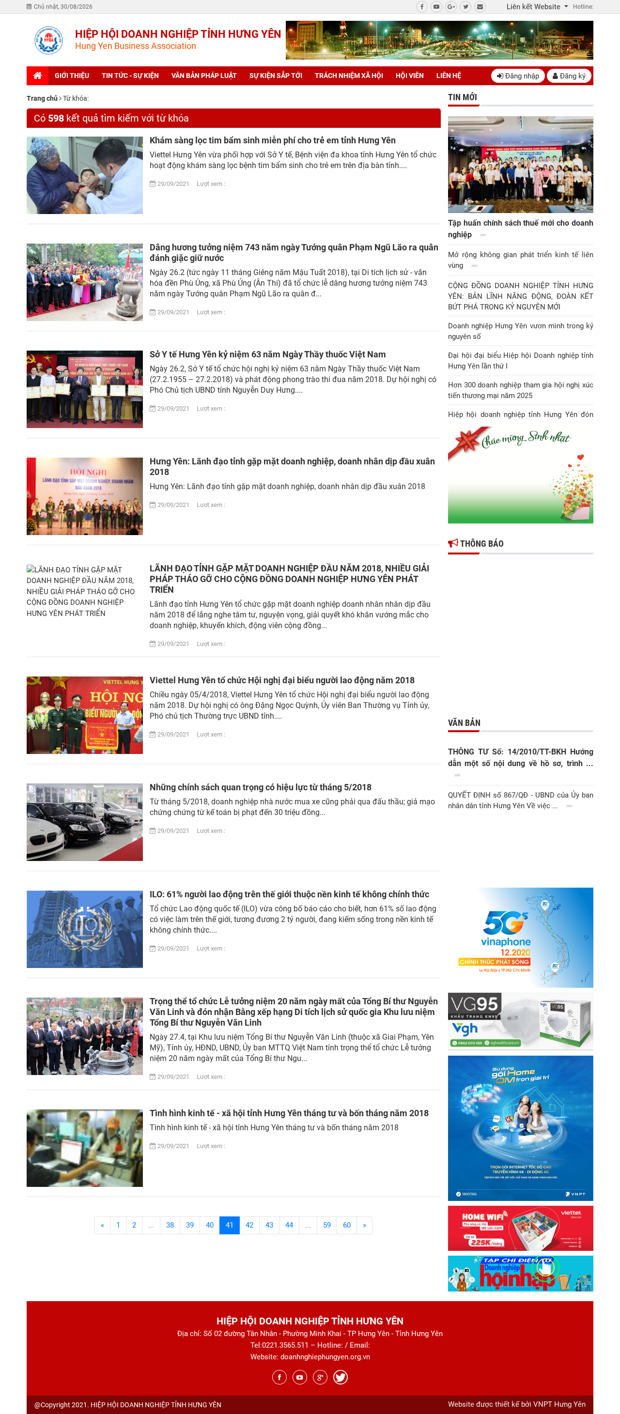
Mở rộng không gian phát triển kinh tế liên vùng (520, 260)
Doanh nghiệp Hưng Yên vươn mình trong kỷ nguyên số (520, 331)
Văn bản (464, 722)
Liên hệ (448, 75)
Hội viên (410, 75)
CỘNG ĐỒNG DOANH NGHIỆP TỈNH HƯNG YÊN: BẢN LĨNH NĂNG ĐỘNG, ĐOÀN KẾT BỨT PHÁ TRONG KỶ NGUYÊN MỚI (520, 296)
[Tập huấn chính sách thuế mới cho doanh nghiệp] (520, 164)
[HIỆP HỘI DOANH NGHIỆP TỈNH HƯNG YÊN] (48, 40)
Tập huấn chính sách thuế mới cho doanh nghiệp (520, 228)
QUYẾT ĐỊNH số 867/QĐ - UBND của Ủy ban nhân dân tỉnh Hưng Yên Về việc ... (520, 800)
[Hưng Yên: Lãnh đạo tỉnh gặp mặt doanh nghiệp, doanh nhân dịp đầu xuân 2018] (85, 496)
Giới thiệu (72, 75)
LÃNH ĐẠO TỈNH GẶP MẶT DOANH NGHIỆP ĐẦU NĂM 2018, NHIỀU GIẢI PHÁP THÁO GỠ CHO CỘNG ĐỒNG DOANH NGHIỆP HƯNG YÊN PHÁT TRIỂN (289, 579)
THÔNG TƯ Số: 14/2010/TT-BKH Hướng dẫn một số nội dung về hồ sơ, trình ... (520, 757)
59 (327, 1225)
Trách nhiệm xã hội (349, 75)
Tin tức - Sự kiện (130, 75)
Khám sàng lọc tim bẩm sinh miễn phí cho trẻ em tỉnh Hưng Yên (273, 140)
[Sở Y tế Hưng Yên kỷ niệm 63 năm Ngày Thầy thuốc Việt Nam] (85, 389)
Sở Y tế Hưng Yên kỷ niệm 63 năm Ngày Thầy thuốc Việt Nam (268, 354)
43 (269, 1225)
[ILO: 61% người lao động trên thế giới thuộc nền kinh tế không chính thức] (85, 929)
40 (210, 1225)
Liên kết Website (534, 6)
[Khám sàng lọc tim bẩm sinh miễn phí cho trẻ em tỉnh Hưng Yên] (85, 175)
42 (249, 1225)
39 (190, 1225)
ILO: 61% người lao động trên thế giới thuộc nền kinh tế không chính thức (289, 894)
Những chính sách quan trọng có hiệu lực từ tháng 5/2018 (261, 787)
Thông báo (481, 543)
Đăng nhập (521, 76)
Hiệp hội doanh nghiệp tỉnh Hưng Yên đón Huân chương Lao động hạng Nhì (520, 420)
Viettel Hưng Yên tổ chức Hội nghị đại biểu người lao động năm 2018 (282, 680)
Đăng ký (572, 76)
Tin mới (462, 97)
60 (347, 1225)
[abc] (439, 40)
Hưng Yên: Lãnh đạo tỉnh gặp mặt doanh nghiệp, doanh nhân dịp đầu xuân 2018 (292, 466)
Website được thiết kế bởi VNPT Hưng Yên (517, 1404)
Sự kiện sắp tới (275, 75)
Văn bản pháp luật (204, 75)
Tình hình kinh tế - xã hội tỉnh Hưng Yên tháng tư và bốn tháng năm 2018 (289, 1113)
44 (289, 1225)
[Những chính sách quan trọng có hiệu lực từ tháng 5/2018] (85, 822)
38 (170, 1225)
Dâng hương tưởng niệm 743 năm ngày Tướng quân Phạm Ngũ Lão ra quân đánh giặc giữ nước (294, 252)
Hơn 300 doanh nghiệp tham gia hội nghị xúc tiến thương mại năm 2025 (520, 390)
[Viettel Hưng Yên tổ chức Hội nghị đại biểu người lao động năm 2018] (85, 715)
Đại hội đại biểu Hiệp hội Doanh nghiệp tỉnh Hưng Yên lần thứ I (520, 360)
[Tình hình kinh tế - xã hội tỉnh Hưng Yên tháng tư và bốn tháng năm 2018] (85, 1148)
